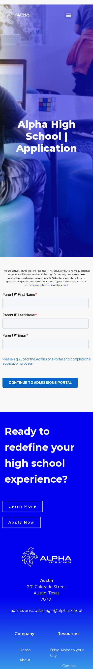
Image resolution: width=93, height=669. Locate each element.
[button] (68, 15)
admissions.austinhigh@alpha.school (46, 285)
